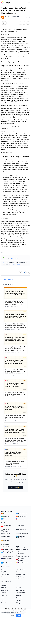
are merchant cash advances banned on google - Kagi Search (17, 256)
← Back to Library (8, 279)
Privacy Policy (14, 612)
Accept (19, 615)
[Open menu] (28, 2)
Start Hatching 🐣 (14, 487)
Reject (12, 615)
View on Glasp (14, 258)
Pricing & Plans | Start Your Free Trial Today (17, 262)
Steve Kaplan (15, 16)
